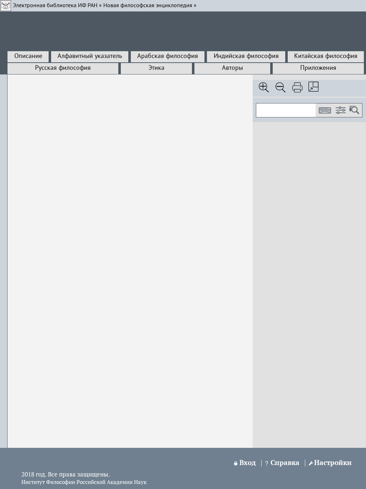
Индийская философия (246, 56)
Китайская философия (325, 56)
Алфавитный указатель (90, 56)
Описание (28, 56)
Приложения (318, 68)
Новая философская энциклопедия (147, 6)
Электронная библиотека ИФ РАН (55, 6)
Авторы (232, 68)
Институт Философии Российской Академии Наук (84, 482)
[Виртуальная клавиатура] (324, 110)
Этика (156, 68)
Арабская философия (167, 56)
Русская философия (63, 68)
